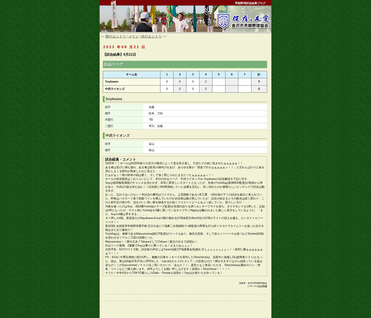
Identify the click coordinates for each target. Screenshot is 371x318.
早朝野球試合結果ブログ (250, 3)
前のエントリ (115, 36)
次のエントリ (151, 36)
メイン (133, 36)
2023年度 (262, 286)
